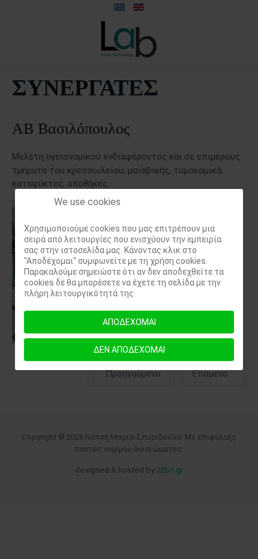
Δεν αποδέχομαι (129, 349)
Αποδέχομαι (129, 322)
